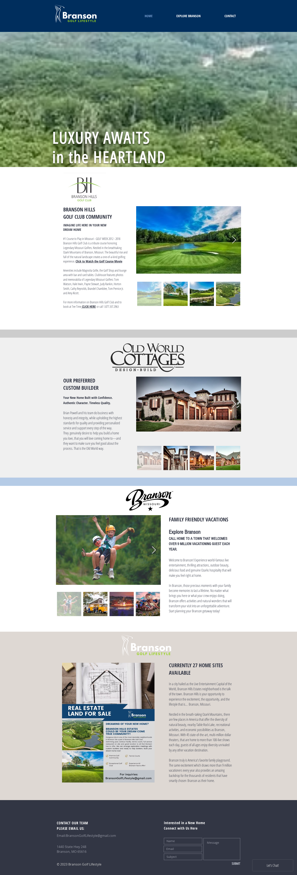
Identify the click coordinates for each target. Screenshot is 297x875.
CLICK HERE (89, 306)
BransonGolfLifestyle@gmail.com (91, 835)
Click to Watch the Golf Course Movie (99, 261)
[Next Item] (234, 240)
